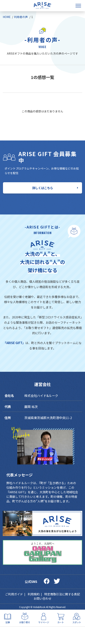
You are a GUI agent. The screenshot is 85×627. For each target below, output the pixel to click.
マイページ (43, 622)
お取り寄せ (24, 622)
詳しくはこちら (42, 188)
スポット (76, 622)
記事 (8, 622)
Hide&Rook (39, 607)
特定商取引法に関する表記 (62, 594)
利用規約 (34, 594)
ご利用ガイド (14, 594)
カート (60, 622)
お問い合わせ (42, 598)
